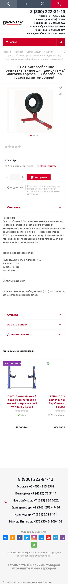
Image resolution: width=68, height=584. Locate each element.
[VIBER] (62, 537)
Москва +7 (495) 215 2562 (35, 486)
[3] (13, 146)
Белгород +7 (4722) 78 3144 (35, 493)
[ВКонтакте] (5, 537)
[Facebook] (19, 537)
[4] (16, 146)
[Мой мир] (41, 537)
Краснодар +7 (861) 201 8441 (35, 514)
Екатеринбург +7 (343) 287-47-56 (36, 507)
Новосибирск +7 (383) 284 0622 (36, 500)
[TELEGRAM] (55, 537)
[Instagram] (34, 537)
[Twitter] (27, 537)
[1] (6, 146)
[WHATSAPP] (34, 545)
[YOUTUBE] (48, 537)
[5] (19, 146)
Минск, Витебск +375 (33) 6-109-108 (35, 521)
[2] (9, 146)
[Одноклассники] (12, 537)
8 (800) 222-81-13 (35, 479)
